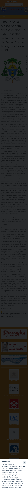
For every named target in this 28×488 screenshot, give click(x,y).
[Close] (24, 462)
